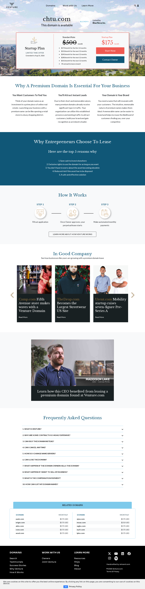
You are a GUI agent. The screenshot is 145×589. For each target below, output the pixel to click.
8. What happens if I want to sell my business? (45, 472)
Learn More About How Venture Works (72, 234)
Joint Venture (49, 562)
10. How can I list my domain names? (40, 484)
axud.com (20, 533)
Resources (79, 558)
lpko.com (81, 533)
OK (66, 587)
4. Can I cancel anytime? (34, 447)
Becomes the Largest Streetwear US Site (71, 305)
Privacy (116, 572)
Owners (46, 558)
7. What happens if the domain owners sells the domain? (51, 466)
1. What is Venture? (32, 429)
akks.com (20, 526)
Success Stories (18, 565)
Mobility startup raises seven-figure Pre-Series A (110, 305)
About (77, 569)
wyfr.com (81, 530)
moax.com (81, 522)
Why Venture (16, 569)
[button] (12, 295)
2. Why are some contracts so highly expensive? (46, 435)
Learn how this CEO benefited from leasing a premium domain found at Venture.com (72, 393)
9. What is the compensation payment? (42, 478)
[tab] (72, 429)
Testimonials (16, 562)
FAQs (77, 562)
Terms (109, 572)
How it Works (17, 572)
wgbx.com (81, 526)
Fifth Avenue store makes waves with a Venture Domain (34, 305)
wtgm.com (20, 522)
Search (13, 558)
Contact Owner (110, 59)
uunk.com (20, 519)
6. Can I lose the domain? (35, 460)
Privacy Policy (75, 586)
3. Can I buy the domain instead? (38, 441)
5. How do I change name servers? (39, 453)
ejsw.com (81, 519)
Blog (76, 565)
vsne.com (20, 530)
